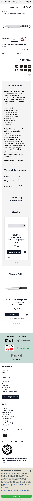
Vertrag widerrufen (12, 397)
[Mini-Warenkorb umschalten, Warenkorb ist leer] (29, 7)
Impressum (5, 381)
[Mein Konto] (27, 7)
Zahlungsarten (6, 387)
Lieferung (5, 421)
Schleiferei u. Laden (8, 416)
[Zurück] (3, 27)
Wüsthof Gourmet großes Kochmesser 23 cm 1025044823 (16, 302)
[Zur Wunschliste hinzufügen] (29, 75)
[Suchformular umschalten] (24, 7)
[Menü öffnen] (3, 6)
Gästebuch (5, 425)
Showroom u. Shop (8, 410)
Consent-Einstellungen (9, 391)
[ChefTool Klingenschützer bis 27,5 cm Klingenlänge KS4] (16, 226)
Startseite (4, 12)
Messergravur (6, 412)
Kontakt (4, 408)
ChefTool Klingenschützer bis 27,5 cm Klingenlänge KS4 (16, 238)
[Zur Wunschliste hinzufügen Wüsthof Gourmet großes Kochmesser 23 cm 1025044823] (26, 314)
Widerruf (4, 389)
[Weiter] (29, 27)
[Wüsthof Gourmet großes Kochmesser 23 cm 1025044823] (16, 289)
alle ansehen (16, 359)
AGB (3, 383)
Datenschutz (6, 385)
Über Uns (5, 370)
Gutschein (5, 414)
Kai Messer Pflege (7, 423)
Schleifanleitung (7, 418)
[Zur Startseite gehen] (14, 7)
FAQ (3, 373)
